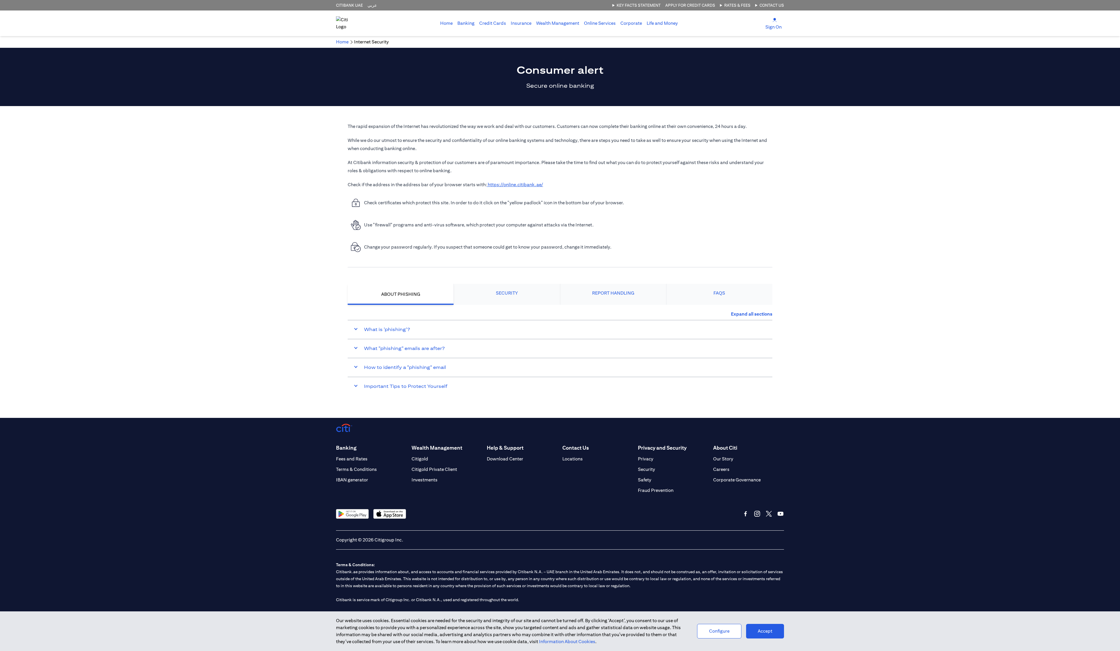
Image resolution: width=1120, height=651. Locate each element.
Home (446, 23)
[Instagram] (757, 513)
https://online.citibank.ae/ (515, 184)
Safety (644, 480)
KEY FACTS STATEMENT (639, 5)
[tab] (466, 23)
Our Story (723, 459)
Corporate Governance (737, 480)
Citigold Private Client (434, 469)
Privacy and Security (662, 448)
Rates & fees (737, 5)
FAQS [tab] (719, 293)
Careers (721, 469)
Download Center (505, 459)
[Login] (774, 19)
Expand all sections (751, 314)
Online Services (600, 23)
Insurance (521, 23)
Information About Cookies (567, 641)
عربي (372, 5)
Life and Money (662, 23)
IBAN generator (352, 480)
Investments (425, 480)
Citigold (420, 459)
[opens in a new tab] (352, 514)
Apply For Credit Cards (690, 5)
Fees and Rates (352, 459)
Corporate (631, 23)
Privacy (645, 459)
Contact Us (772, 5)
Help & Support (505, 448)
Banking (466, 23)
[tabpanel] (560, 353)
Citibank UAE (349, 5)
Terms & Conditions (356, 469)
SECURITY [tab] (507, 293)
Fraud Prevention (655, 490)
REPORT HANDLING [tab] (613, 293)
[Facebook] (745, 513)
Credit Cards (492, 23)
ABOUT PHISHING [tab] (400, 294)
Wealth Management (557, 23)
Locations (572, 459)
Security (646, 469)
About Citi (725, 448)
